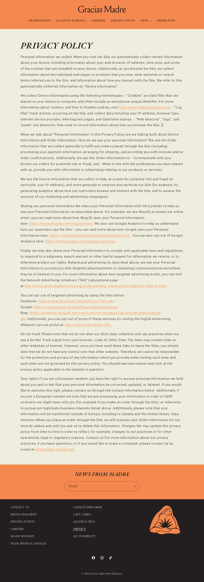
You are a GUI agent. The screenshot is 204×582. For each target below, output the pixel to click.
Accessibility (84, 536)
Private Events (23, 521)
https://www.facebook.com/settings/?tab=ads (76, 301)
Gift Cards (82, 514)
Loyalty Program (87, 507)
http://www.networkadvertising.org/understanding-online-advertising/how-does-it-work (95, 286)
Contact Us (20, 507)
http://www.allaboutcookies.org (145, 107)
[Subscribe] (134, 486)
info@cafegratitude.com (55, 449)
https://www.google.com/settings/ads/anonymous (75, 307)
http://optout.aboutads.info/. (88, 325)
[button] (146, 20)
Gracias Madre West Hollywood (106, 573)
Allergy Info (84, 521)
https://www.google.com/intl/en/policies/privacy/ (90, 235)
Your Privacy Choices (29, 543)
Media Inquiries (24, 514)
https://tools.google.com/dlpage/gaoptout (80, 241)
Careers (17, 529)
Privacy (79, 529)
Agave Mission (22, 536)
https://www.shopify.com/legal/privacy (60, 224)
